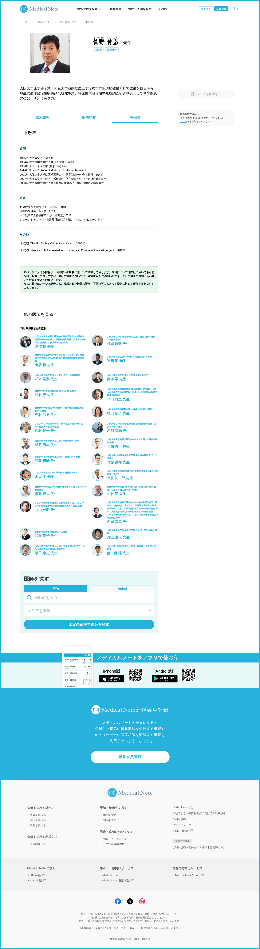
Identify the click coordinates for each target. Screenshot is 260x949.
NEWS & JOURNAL (114, 843)
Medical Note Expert (187, 875)
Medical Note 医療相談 (116, 880)
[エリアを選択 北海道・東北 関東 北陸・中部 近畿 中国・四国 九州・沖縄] (89, 611)
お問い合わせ (180, 830)
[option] (50, 53)
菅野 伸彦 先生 (68, 22)
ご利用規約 (179, 819)
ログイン (206, 8)
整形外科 (112, 49)
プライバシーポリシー (185, 824)
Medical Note (110, 875)
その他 (162, 8)
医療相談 (116, 8)
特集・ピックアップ (115, 838)
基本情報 (43, 118)
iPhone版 (35, 875)
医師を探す (43, 22)
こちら (183, 121)
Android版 (36, 880)
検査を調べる (38, 825)
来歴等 (135, 118)
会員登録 (221, 8)
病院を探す (109, 815)
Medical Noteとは (183, 807)
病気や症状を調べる (90, 8)
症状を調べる (38, 820)
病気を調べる (38, 815)
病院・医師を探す (140, 8)
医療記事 (89, 118)
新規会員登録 (130, 757)
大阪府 (98, 49)
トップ (24, 22)
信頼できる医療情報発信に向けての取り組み (199, 813)
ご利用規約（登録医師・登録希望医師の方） (199, 847)
